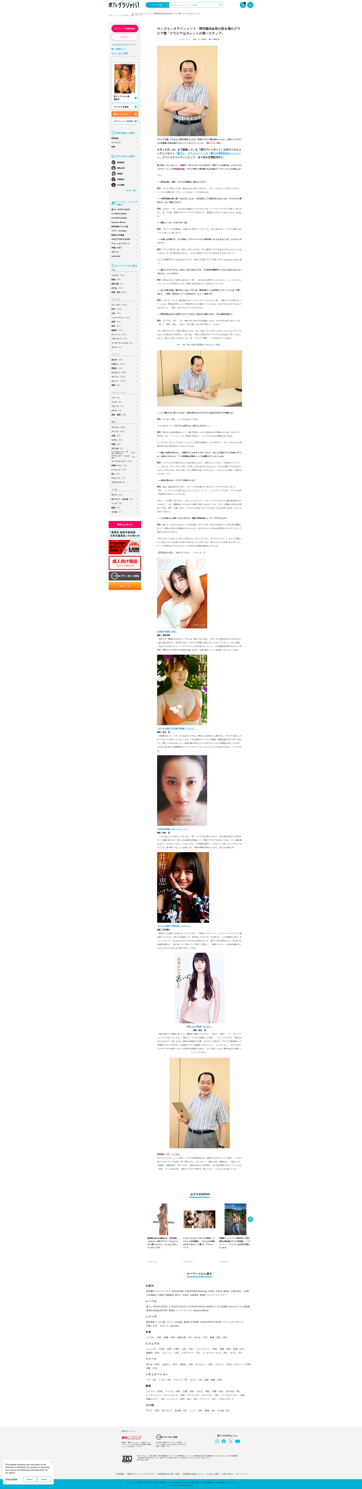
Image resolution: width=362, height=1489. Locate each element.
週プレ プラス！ (121, 114)
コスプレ (118, 275)
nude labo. (116, 256)
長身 (116, 326)
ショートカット (121, 317)
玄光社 (211, 1291)
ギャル (117, 347)
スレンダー (119, 305)
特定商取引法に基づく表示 (169, 1474)
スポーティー (119, 339)
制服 (116, 279)
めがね (117, 288)
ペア (116, 398)
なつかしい (119, 372)
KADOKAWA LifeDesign (196, 1291)
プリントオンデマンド (120, 243)
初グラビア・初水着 (122, 499)
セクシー (118, 381)
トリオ (117, 402)
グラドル (118, 427)
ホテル (117, 410)
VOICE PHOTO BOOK (120, 239)
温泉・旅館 (119, 415)
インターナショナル (122, 343)
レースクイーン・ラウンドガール (123, 453)
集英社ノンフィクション (180, 1310)
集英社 (226, 1291)
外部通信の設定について (193, 1474)
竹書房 (161, 1295)
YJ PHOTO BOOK (119, 214)
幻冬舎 (219, 1291)
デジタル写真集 (121, 107)
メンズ (117, 503)
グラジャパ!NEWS (122, 15)
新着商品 (115, 138)
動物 (116, 508)
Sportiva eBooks (118, 222)
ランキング (116, 142)
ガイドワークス (163, 1291)
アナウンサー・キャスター (123, 457)
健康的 (117, 330)
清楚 (116, 385)
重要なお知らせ (124, 524)
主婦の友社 (236, 1291)
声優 (116, 444)
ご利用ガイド (120, 49)
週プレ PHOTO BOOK (120, 210)
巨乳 (117, 309)
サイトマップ (241, 1474)
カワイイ (118, 377)
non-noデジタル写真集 (239, 1306)
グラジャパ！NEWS (123, 121)
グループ (117, 406)
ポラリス (115, 252)
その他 (117, 512)
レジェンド (119, 470)
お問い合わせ (227, 1474)
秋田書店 (150, 1291)
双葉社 (203, 1295)
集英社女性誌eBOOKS (157, 1310)
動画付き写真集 (117, 235)
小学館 (246, 1291)
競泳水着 (117, 284)
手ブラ (117, 495)
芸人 (116, 474)
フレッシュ (119, 334)
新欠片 (178, 1295)
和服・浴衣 (119, 292)
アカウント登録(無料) (124, 28)
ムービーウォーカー (216, 1295)
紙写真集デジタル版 (119, 226)
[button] (250, 1220)
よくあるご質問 (121, 53)
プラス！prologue (119, 231)
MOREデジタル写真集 (217, 1306)
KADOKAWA (178, 1291)
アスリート (118, 478)
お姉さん (118, 364)
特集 (113, 147)
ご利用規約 (119, 1474)
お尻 (116, 313)
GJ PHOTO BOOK (119, 218)
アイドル (118, 431)
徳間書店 (169, 1295)
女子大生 (117, 448)
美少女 (117, 360)
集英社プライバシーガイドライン (141, 1474)
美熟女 (117, 368)
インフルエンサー (122, 461)
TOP (110, 15)
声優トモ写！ (116, 248)
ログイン (124, 37)
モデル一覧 (130, 190)
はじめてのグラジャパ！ (125, 45)
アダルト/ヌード (118, 482)
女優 (116, 436)
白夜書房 (194, 1295)
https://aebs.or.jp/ (142, 1460)
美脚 (116, 322)
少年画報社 (151, 1295)
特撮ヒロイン (119, 465)
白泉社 (186, 1295)
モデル (117, 440)
